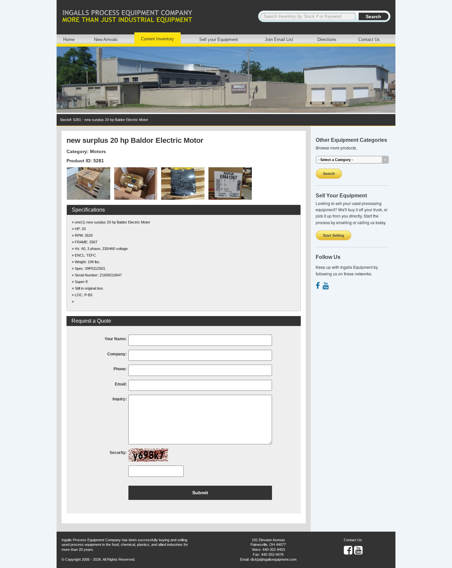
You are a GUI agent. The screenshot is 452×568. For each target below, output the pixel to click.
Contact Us (369, 39)
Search (329, 174)
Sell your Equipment (218, 39)
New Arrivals (106, 39)
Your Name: (116, 339)
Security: (118, 452)
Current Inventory (157, 38)
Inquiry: (120, 399)
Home (68, 39)
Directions (327, 39)
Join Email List (279, 39)
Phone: (120, 369)
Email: (121, 384)
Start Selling (333, 235)
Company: (117, 354)
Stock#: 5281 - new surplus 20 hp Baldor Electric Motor (104, 120)
